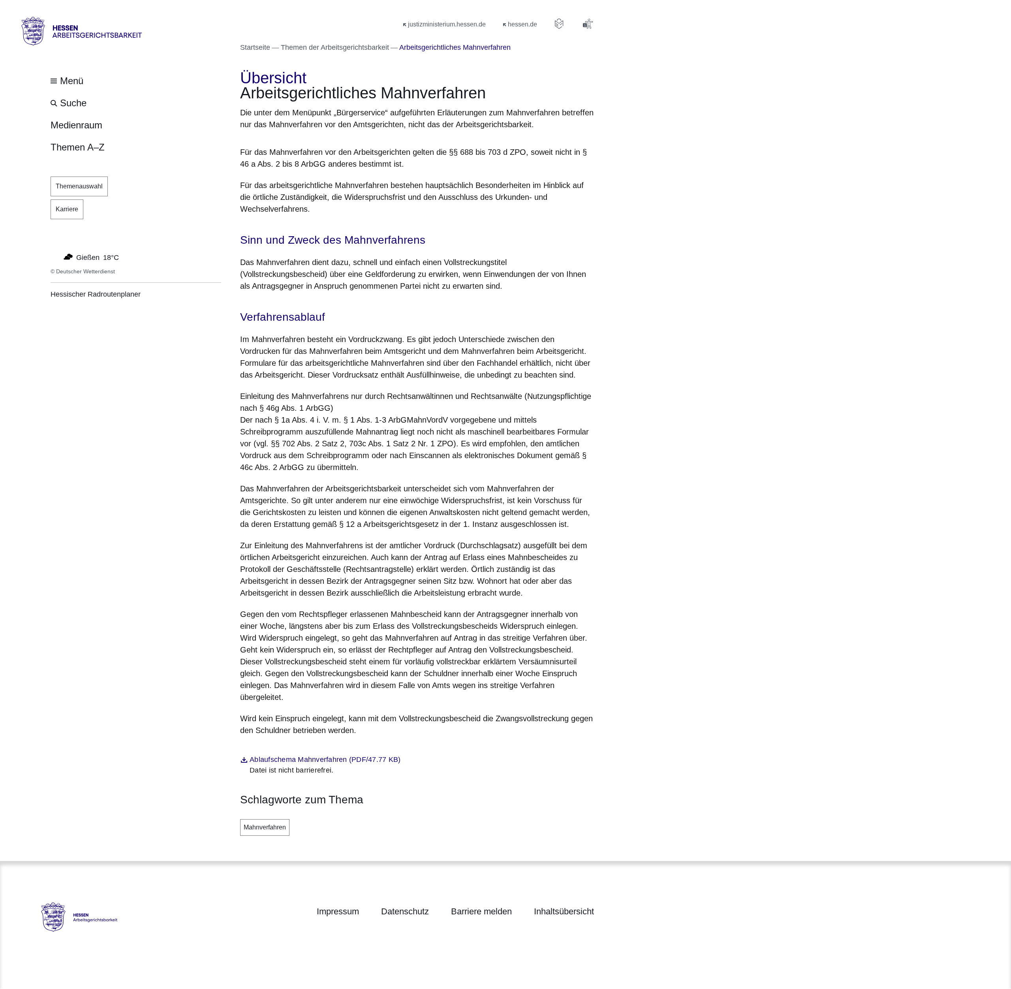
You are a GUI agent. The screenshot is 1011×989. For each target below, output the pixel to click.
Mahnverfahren (265, 827)
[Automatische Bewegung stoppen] (55, 256)
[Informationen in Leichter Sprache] (559, 23)
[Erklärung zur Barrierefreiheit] (587, 23)
